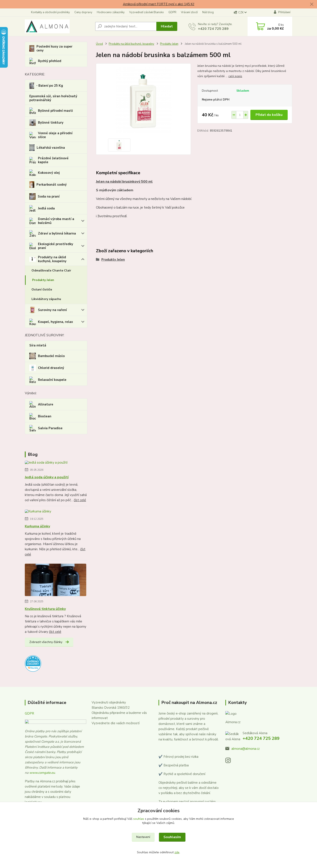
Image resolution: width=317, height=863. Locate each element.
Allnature (45, 404)
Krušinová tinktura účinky (45, 608)
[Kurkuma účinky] (38, 512)
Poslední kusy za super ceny (54, 48)
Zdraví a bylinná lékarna (57, 233)
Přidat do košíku (269, 114)
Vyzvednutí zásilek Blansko (146, 12)
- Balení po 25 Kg (49, 85)
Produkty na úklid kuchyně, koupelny (52, 259)
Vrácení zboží (189, 12)
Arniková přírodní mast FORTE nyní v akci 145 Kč (158, 4)
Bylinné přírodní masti (55, 110)
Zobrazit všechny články (45, 642)
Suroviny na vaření (52, 310)
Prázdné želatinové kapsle (53, 160)
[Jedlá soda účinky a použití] (46, 463)
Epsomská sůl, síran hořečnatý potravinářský (53, 98)
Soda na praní (49, 196)
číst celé (80, 500)
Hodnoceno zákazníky (111, 12)
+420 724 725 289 (213, 28)
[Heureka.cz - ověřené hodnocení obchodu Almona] (33, 663)
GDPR (172, 12)
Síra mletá (37, 345)
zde (176, 852)
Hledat (167, 26)
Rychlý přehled (49, 61)
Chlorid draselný (51, 368)
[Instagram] (230, 761)
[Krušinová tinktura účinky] (55, 580)
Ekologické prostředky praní (55, 246)
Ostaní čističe (41, 289)
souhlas (138, 819)
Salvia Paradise (50, 428)
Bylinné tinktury (50, 122)
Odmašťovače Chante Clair (51, 270)
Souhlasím (172, 837)
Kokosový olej (49, 173)
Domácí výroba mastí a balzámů (56, 221)
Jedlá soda (46, 208)
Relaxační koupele (52, 380)
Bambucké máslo (51, 356)
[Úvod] (58, 26)
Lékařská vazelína (51, 147)
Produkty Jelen (43, 280)
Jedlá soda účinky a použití (47, 477)
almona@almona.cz (245, 749)
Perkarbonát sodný (51, 184)
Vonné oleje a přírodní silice (55, 135)
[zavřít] (311, 4)
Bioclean (44, 416)
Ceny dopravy (83, 12)
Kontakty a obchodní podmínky (50, 12)
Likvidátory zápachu (46, 299)
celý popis (235, 76)
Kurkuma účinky (37, 526)
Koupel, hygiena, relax (55, 322)
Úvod (99, 44)
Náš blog (208, 12)
